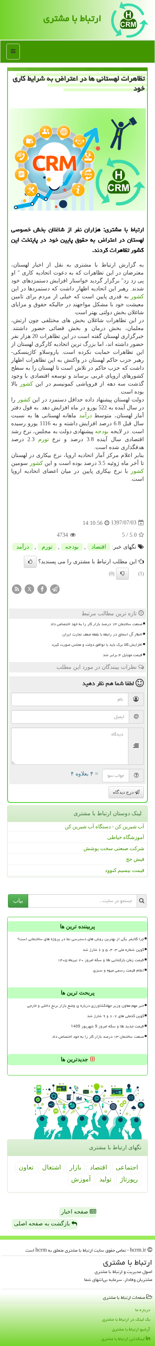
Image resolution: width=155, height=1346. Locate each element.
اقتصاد (98, 547)
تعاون (26, 1167)
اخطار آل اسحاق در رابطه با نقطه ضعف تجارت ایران (102, 634)
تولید (105, 1179)
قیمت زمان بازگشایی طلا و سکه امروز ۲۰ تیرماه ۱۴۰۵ (101, 960)
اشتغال (51, 1167)
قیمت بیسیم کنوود (124, 870)
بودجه (101, 431)
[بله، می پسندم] (30, 562)
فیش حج (135, 859)
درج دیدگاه (124, 792)
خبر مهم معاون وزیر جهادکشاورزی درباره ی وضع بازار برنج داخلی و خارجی (85, 1006)
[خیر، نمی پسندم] (122, 574)
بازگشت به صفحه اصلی (43, 1224)
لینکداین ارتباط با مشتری (123, 1338)
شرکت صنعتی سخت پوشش (113, 848)
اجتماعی (127, 1167)
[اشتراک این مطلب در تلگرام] (54, 588)
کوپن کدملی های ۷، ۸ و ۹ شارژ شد (115, 1016)
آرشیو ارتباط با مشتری (131, 1329)
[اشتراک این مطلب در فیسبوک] (42, 588)
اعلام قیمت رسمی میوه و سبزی (118, 970)
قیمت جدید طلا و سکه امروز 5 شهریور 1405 (107, 1026)
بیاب (18, 901)
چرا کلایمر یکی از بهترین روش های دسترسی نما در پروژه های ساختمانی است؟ (80, 939)
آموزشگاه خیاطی (125, 837)
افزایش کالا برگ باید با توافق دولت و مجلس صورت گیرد (97, 645)
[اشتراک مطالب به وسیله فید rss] (16, 588)
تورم (43, 439)
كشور (137, 297)
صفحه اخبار (75, 1212)
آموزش (81, 1179)
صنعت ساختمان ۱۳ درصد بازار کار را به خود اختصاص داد (96, 624)
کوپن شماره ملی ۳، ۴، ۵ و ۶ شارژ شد (113, 950)
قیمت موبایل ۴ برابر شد (122, 655)
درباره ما (142, 1310)
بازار (75, 1167)
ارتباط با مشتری (72, 18)
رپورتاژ (129, 1179)
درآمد (85, 416)
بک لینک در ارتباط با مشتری (126, 1319)
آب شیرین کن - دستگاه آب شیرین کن (104, 826)
